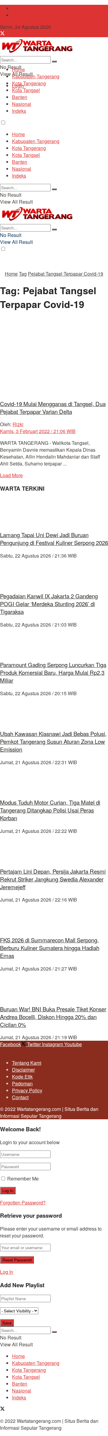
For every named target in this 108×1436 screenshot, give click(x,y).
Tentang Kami (26, 8)
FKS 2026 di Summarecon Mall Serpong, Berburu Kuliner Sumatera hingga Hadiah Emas (49, 947)
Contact (20, 15)
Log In (6, 1271)
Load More (11, 475)
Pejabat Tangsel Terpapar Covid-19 (65, 273)
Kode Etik (22, 1076)
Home (18, 69)
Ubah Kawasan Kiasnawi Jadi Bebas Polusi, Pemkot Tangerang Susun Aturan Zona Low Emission (53, 741)
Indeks (19, 110)
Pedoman (22, 1083)
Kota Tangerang (29, 83)
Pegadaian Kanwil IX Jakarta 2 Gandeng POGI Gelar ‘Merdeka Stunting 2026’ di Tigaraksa (49, 603)
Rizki (18, 424)
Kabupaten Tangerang (35, 76)
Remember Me (23, 1178)
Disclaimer (23, 1069)
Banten (19, 97)
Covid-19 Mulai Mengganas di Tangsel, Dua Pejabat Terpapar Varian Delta (53, 407)
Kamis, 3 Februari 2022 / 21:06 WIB (38, 431)
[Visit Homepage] (37, 52)
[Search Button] (54, 61)
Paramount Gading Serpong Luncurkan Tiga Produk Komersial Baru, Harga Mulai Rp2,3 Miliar (53, 672)
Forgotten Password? (23, 1202)
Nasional (21, 103)
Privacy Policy (27, 1090)
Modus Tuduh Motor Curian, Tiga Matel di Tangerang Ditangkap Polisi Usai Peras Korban (50, 810)
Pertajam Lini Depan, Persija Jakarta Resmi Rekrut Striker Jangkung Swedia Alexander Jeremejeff (53, 879)
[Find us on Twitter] (2, 33)
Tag (23, 273)
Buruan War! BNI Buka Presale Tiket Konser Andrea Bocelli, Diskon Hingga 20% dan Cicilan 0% (53, 1016)
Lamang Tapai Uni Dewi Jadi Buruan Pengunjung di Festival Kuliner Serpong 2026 (54, 538)
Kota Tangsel (26, 90)
